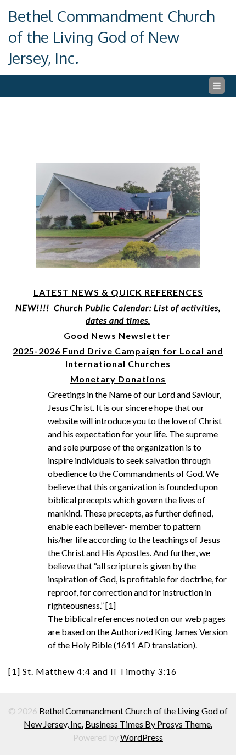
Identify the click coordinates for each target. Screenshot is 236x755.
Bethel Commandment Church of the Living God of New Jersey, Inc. (111, 37)
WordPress (141, 737)
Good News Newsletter (117, 335)
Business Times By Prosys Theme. (148, 724)
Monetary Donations (118, 379)
